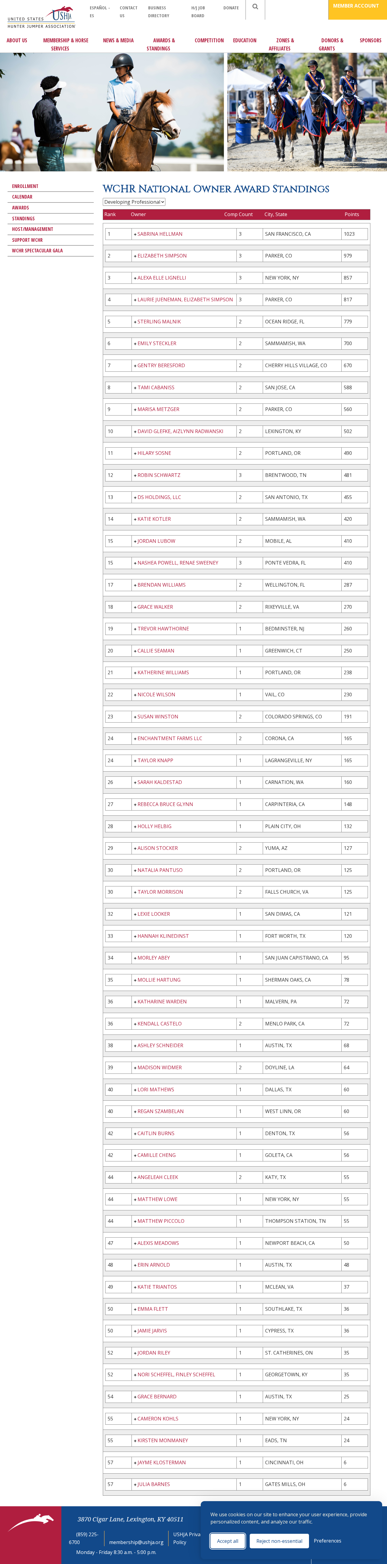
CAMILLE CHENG (157, 1155)
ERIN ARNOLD (154, 1264)
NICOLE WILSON (156, 694)
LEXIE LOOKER (154, 914)
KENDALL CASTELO (160, 1023)
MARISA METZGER (158, 409)
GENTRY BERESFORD (161, 365)
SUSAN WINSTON (158, 716)
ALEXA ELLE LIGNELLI (162, 277)
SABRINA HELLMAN (160, 234)
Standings (23, 218)
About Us (17, 40)
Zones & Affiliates (281, 44)
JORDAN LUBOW (156, 541)
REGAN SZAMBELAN (161, 1111)
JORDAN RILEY (154, 1352)
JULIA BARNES (154, 1484)
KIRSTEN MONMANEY (163, 1440)
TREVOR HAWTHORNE (163, 628)
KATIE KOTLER (154, 519)
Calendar (22, 196)
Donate (231, 8)
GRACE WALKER (155, 607)
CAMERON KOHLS (158, 1418)
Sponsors (371, 40)
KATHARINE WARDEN (162, 1001)
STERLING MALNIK (159, 321)
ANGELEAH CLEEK (158, 1177)
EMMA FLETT (153, 1309)
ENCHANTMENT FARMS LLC (170, 738)
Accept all (227, 1541)
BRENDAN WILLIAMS (162, 584)
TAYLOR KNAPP (155, 760)
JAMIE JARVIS (152, 1330)
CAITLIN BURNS (156, 1133)
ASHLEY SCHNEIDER (160, 1045)
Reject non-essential (279, 1541)
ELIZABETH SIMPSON (162, 255)
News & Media (118, 40)
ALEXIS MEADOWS (158, 1243)
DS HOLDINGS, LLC (159, 497)
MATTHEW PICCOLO (161, 1221)
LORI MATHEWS (156, 1089)
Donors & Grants (331, 44)
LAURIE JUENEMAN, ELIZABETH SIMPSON (185, 299)
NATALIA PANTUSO (160, 870)
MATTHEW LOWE (157, 1199)
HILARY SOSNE (154, 453)
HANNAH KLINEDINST (163, 936)
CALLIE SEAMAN (156, 650)
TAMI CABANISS (156, 387)
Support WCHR (27, 240)
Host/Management (32, 229)
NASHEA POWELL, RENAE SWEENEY (178, 562)
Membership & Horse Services (65, 44)
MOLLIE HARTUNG (159, 979)
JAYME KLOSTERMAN (162, 1462)
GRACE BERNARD (157, 1396)
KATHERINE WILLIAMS (163, 672)
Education (244, 40)
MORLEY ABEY (154, 957)
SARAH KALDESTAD (160, 782)
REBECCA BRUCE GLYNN (165, 804)
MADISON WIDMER (160, 1067)
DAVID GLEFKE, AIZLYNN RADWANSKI (180, 431)
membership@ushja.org (136, 1542)
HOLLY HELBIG (154, 826)
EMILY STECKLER (157, 343)
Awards (20, 207)
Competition (209, 40)
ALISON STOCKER (158, 848)
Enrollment (25, 186)
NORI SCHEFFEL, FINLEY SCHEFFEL (176, 1374)
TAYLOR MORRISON (160, 892)
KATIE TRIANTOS (157, 1287)
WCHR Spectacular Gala (37, 250)
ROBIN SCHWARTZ (159, 475)
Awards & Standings (161, 44)
